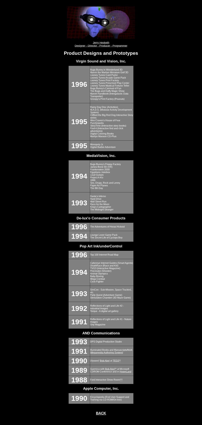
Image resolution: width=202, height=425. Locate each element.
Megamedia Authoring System (106, 352)
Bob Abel (105, 360)
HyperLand (125, 371)
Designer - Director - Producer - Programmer (101, 45)
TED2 (116, 360)
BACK (101, 413)
